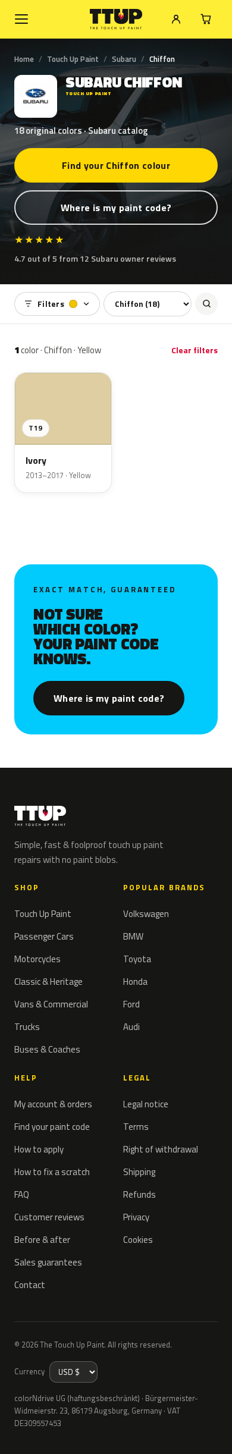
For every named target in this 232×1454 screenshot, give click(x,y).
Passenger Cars (44, 936)
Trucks (27, 1027)
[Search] (206, 304)
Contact (29, 1285)
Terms (136, 1126)
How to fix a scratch (52, 1172)
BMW (133, 936)
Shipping (139, 1172)
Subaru (124, 59)
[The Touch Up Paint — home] (116, 19)
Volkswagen (146, 914)
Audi (131, 1027)
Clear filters (194, 350)
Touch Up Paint (73, 59)
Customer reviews (49, 1217)
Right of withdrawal (160, 1149)
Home (24, 59)
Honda (135, 981)
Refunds (139, 1194)
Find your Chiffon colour (116, 165)
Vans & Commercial (51, 1004)
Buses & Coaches (47, 1049)
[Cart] (206, 19)
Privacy (136, 1217)
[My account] (176, 19)
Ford (131, 1004)
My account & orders (53, 1104)
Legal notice (145, 1104)
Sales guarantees (48, 1262)
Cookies (138, 1239)
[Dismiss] (214, 1431)
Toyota (137, 959)
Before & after (42, 1239)
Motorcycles (37, 959)
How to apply (39, 1149)
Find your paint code (52, 1126)
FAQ (21, 1194)
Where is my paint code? (116, 207)
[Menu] (21, 19)
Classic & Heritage (48, 981)
